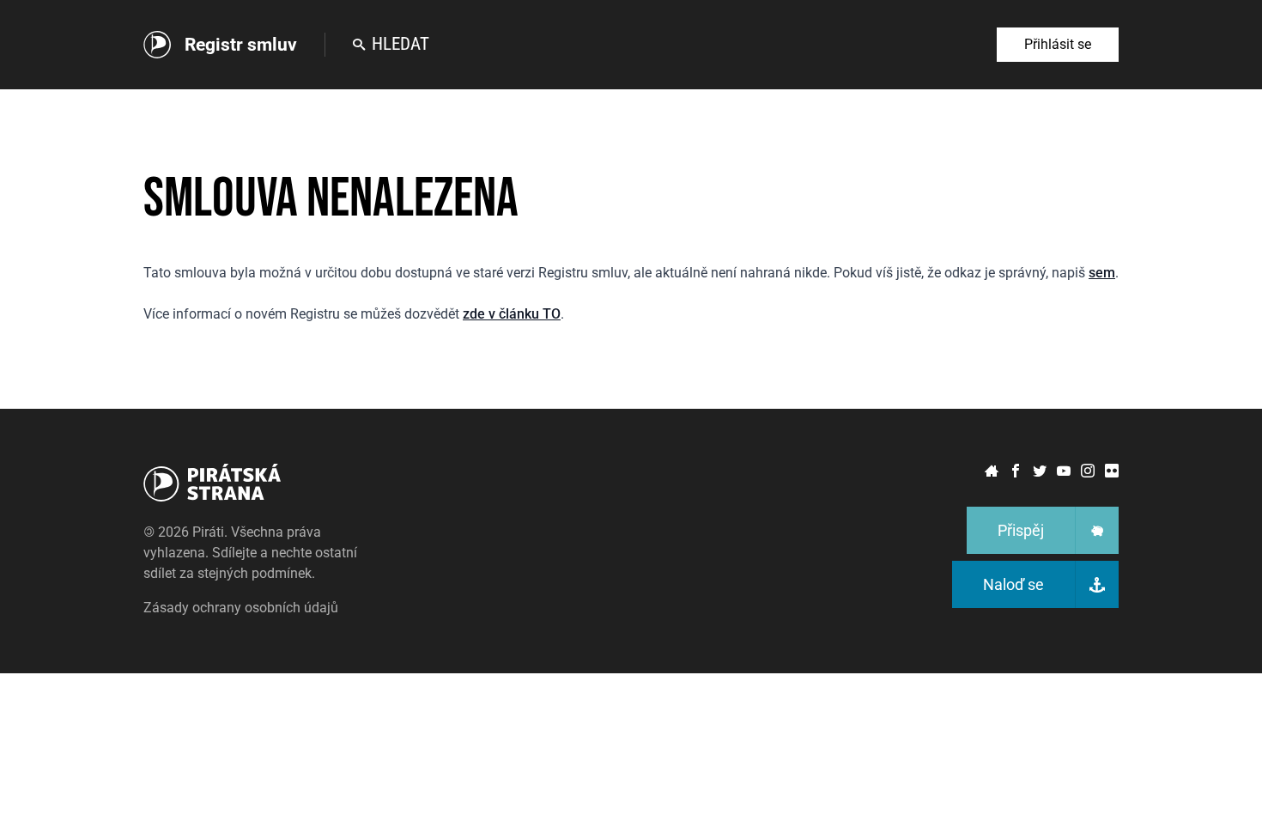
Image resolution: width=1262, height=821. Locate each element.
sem (1102, 273)
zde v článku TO (512, 314)
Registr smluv (241, 44)
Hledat (400, 43)
